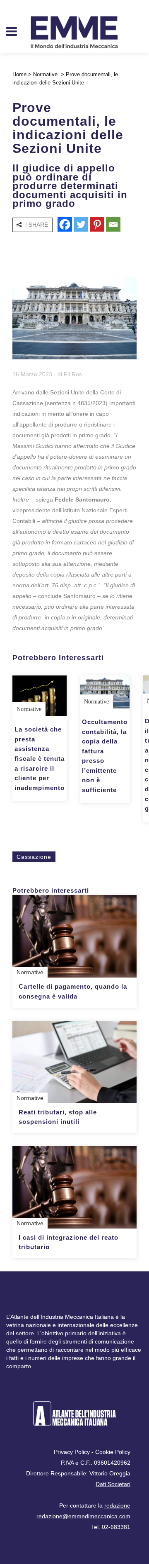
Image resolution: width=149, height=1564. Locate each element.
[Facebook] (65, 224)
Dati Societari (113, 1484)
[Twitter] (81, 224)
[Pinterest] (97, 224)
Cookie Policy (112, 1452)
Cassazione (34, 857)
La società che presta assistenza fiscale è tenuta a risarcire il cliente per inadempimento (39, 758)
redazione (117, 1505)
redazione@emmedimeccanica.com (83, 1516)
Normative (45, 74)
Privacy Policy (72, 1452)
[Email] (113, 224)
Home (19, 74)
